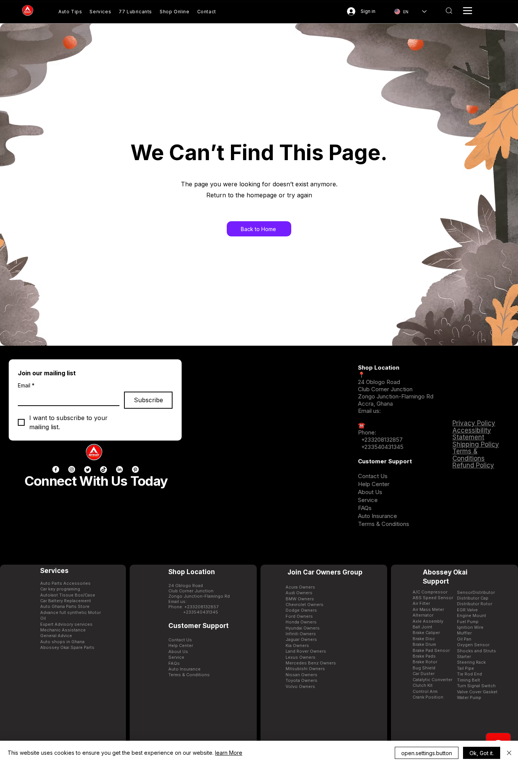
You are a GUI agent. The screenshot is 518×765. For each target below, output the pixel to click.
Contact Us (373, 476)
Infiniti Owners (301, 633)
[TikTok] (103, 469)
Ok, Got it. (481, 753)
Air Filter (421, 603)
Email (26, 385)
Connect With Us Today (96, 481)
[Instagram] (71, 469)
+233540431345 (382, 446)
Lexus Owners (301, 657)
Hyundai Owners (303, 628)
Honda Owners (301, 622)
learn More (228, 752)
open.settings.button (426, 753)
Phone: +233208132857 (193, 606)
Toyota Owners (301, 680)
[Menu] (467, 10)
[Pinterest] (135, 469)
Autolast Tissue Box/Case (67, 595)
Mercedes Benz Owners (311, 663)
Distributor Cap (472, 598)
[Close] (509, 753)
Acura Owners (300, 587)
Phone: (367, 432)
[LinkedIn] (119, 469)
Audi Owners (299, 592)
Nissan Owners (301, 674)
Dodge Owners (301, 610)
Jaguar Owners (301, 639)
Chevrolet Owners (304, 604)
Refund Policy (473, 465)
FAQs (365, 508)
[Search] (449, 10)
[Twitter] (87, 469)
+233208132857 (381, 439)
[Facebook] (56, 469)
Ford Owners (299, 616)
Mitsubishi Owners (305, 668)
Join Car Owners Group (325, 572)
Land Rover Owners (306, 651)
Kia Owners (297, 645)
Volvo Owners (300, 686)
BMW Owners (300, 598)
